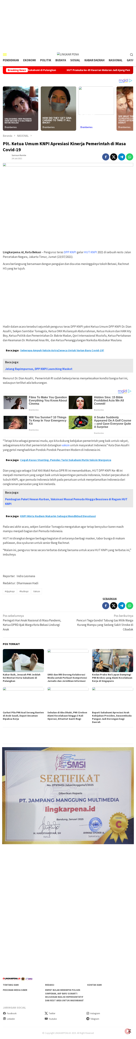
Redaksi (49, 984)
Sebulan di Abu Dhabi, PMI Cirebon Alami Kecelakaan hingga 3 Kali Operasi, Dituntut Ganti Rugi (67, 715)
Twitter (52, 1013)
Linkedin (11, 1018)
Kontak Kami (94, 984)
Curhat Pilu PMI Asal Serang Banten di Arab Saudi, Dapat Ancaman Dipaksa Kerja (23, 715)
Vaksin (36, 591)
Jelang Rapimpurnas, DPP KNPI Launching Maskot (38, 369)
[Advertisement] (68, 25)
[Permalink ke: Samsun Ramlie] (6, 156)
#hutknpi (24, 591)
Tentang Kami (11, 984)
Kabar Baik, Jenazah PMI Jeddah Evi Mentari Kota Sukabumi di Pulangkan (21, 678)
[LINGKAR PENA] (68, 54)
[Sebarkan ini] (105, 156)
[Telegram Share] (121, 156)
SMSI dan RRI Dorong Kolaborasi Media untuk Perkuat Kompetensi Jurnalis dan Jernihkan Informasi (67, 678)
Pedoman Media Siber (15, 990)
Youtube (53, 1018)
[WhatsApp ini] (129, 156)
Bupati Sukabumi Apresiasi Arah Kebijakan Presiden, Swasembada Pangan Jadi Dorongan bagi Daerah (112, 717)
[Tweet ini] (113, 156)
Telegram (94, 1018)
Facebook (11, 1013)
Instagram (95, 1013)
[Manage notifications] (128, 1031)
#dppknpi (10, 591)
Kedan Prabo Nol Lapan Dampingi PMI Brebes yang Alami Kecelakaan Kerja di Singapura (112, 678)
